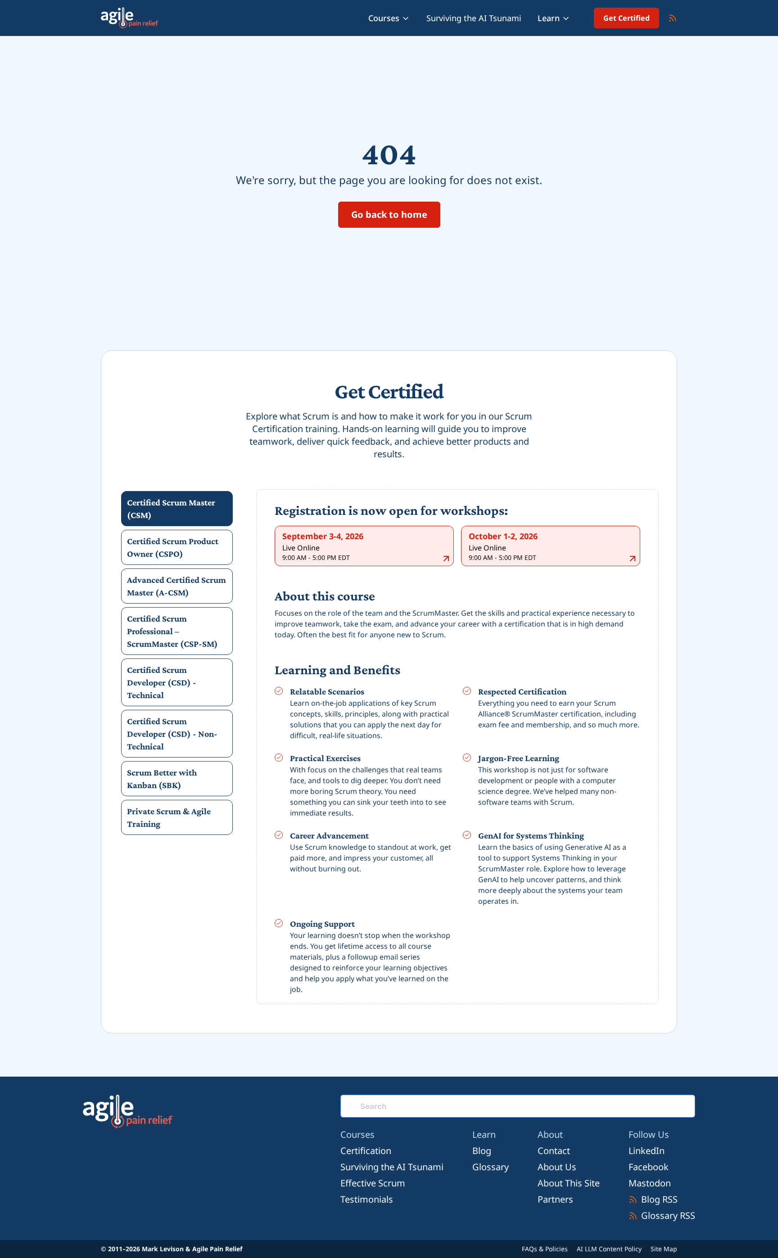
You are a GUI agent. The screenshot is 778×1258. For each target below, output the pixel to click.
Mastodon (650, 1183)
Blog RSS (659, 1199)
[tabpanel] (457, 748)
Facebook (649, 1167)
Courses (383, 18)
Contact (554, 1151)
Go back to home (389, 214)
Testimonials (366, 1199)
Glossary (490, 1167)
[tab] (177, 508)
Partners (555, 1199)
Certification (365, 1151)
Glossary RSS (668, 1215)
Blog (481, 1151)
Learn (549, 18)
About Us (557, 1167)
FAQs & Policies (545, 1248)
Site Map (664, 1248)
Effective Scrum (372, 1183)
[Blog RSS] (672, 18)
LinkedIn (647, 1151)
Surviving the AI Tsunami (473, 18)
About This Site (569, 1183)
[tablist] (177, 663)
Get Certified (626, 18)
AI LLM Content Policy (609, 1248)
